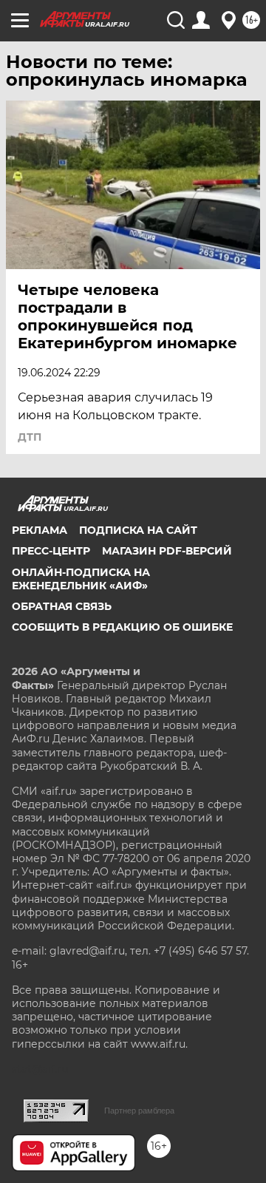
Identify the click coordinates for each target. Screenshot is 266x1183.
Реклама (39, 530)
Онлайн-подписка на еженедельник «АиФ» (81, 579)
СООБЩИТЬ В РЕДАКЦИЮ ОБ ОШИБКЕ (122, 627)
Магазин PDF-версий (167, 550)
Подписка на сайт (138, 530)
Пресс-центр (51, 550)
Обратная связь (62, 606)
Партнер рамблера (139, 1110)
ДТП (29, 437)
